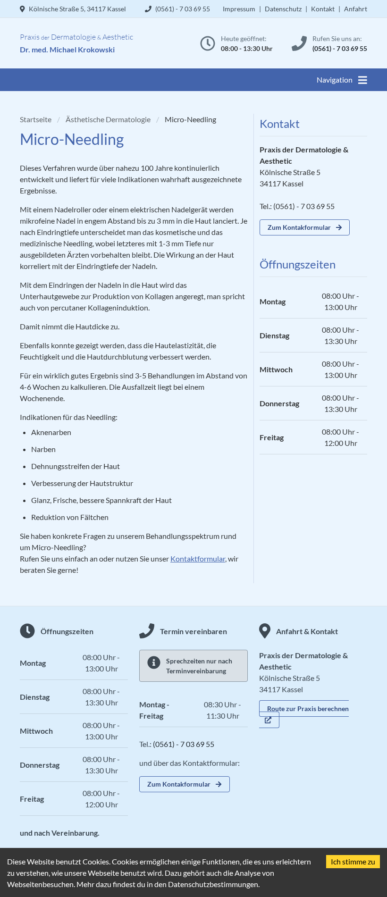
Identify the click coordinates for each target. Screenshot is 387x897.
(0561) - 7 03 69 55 (339, 48)
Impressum (239, 9)
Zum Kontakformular (299, 227)
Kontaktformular (197, 558)
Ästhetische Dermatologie (108, 119)
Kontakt (323, 9)
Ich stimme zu (353, 861)
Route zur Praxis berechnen (308, 708)
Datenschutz (283, 9)
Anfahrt (355, 9)
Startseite (35, 119)
